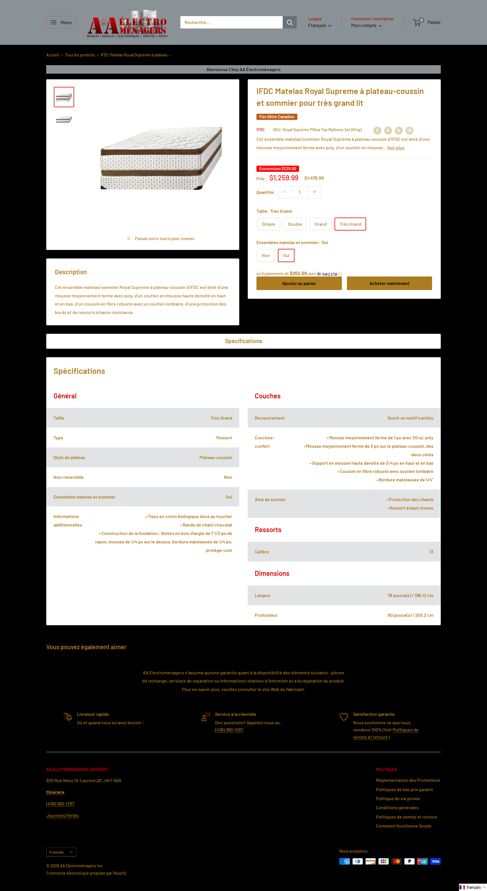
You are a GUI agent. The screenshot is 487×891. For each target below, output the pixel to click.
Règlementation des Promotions (408, 780)
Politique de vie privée (398, 798)
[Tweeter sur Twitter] (399, 130)
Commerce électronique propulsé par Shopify (86, 873)
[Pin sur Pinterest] (388, 130)
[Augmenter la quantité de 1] (314, 192)
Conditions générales (397, 807)
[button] (344, 273)
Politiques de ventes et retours (406, 816)
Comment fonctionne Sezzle (403, 825)
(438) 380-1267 (229, 729)
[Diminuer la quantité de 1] (285, 192)
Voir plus (395, 147)
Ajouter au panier (299, 283)
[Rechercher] (290, 22)
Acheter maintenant (389, 283)
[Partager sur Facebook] (377, 130)
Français (56, 852)
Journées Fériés (62, 815)
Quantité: (265, 191)
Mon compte (364, 25)
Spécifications (243, 340)
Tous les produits (80, 54)
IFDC (260, 129)
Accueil (52, 54)
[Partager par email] (409, 130)
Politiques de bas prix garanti (404, 789)
